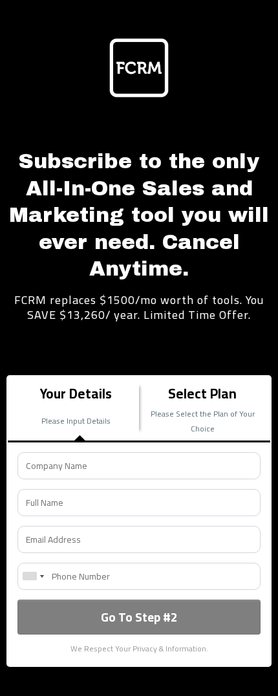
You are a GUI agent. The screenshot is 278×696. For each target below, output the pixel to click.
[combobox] (33, 576)
